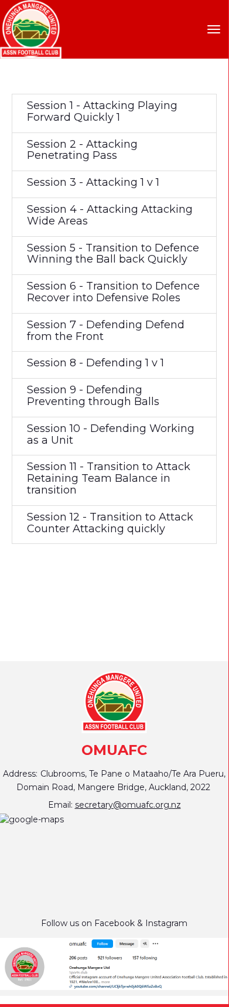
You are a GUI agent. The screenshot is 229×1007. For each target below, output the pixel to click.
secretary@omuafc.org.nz (128, 805)
